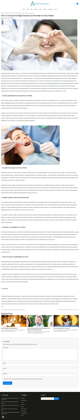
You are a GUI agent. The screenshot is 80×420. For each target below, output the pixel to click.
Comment (6, 347)
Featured (45, 9)
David (13, 18)
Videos (22, 415)
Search (56, 398)
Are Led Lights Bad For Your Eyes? (62, 328)
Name (5, 363)
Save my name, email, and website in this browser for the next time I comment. (23, 379)
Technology (50, 9)
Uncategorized (24, 413)
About (28, 9)
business (35, 9)
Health (40, 9)
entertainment (24, 400)
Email (4, 368)
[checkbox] (3, 417)
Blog (31, 9)
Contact (55, 9)
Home (24, 9)
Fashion (22, 402)
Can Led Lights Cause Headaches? (9, 328)
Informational (24, 408)
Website (5, 373)
